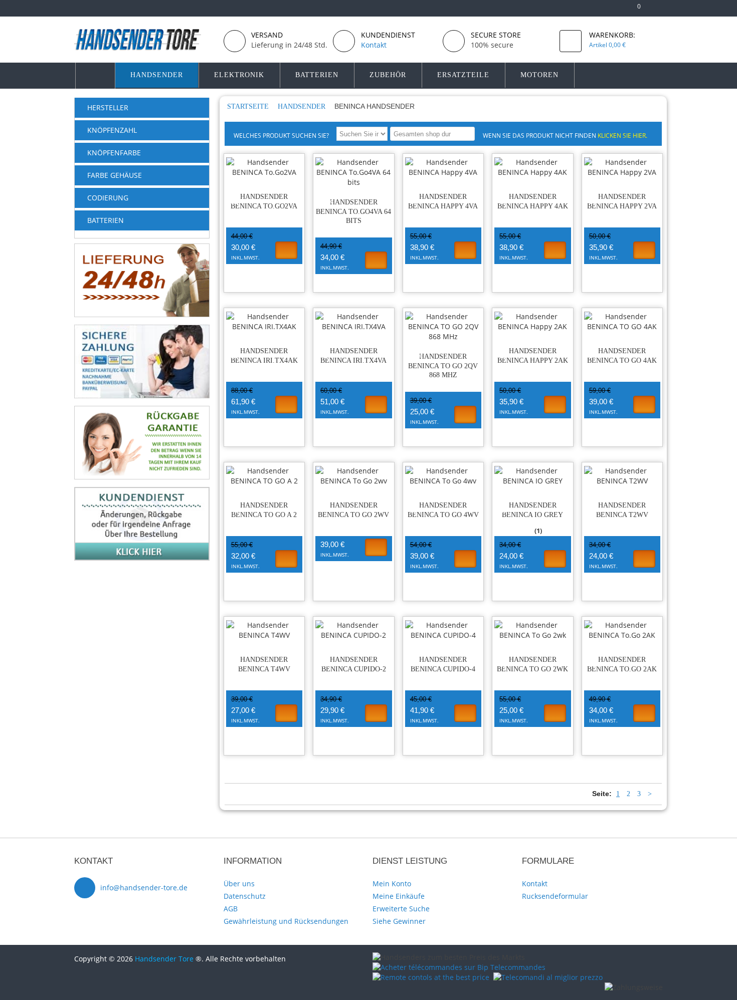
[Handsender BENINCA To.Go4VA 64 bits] (353, 172)
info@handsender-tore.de (144, 887)
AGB (231, 908)
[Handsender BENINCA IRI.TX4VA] (353, 322)
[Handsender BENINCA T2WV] (622, 476)
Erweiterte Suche (401, 908)
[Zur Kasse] (618, 10)
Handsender (302, 106)
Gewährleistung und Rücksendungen (286, 921)
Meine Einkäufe (399, 896)
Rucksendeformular (555, 896)
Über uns (239, 883)
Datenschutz (245, 896)
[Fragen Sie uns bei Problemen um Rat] (142, 491)
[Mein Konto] (602, 10)
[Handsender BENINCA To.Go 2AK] (622, 630)
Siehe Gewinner (399, 921)
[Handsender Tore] (145, 39)
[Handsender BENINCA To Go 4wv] (443, 476)
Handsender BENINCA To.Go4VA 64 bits (353, 211)
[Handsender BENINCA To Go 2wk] (532, 630)
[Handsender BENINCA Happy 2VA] (622, 167)
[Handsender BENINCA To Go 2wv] (353, 476)
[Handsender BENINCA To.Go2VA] (264, 167)
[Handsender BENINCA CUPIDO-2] (353, 630)
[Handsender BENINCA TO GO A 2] (264, 476)
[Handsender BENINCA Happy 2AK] (532, 322)
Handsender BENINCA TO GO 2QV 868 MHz (443, 366)
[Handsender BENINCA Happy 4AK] (532, 167)
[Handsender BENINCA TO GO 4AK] (622, 322)
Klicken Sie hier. (622, 135)
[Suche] (465, 133)
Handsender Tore (164, 958)
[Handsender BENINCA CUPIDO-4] (443, 630)
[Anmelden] (658, 10)
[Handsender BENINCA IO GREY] (532, 476)
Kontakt (534, 883)
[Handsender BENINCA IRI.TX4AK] (264, 322)
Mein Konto (392, 883)
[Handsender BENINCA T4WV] (264, 630)
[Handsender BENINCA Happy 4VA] (443, 167)
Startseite (249, 106)
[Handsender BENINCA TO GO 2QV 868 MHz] (443, 327)
